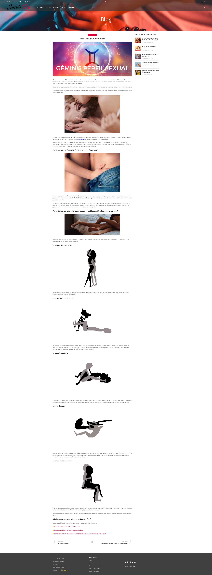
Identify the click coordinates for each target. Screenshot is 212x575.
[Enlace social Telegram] (135, 562)
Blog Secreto (108, 25)
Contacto (55, 564)
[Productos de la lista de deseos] (204, 1)
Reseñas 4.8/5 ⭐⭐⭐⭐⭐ (60, 570)
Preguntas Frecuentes (58, 561)
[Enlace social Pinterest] (130, 562)
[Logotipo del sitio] (20, 7)
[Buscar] (106, 1)
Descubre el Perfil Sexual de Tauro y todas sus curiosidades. (68, 530)
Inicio (101, 25)
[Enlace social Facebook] (126, 562)
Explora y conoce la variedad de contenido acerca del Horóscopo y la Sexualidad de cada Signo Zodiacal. (80, 533)
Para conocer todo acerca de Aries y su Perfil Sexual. (67, 527)
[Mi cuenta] (202, 1)
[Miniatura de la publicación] (138, 40)
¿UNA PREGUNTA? (58, 559)
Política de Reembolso (94, 569)
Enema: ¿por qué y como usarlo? (150, 62)
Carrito (90, 563)
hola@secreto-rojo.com (59, 567)
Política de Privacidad (94, 571)
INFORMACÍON (93, 557)
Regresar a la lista (92, 542)
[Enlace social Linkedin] (133, 562)
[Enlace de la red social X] (128, 562)
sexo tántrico (81, 139)
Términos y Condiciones (95, 566)
